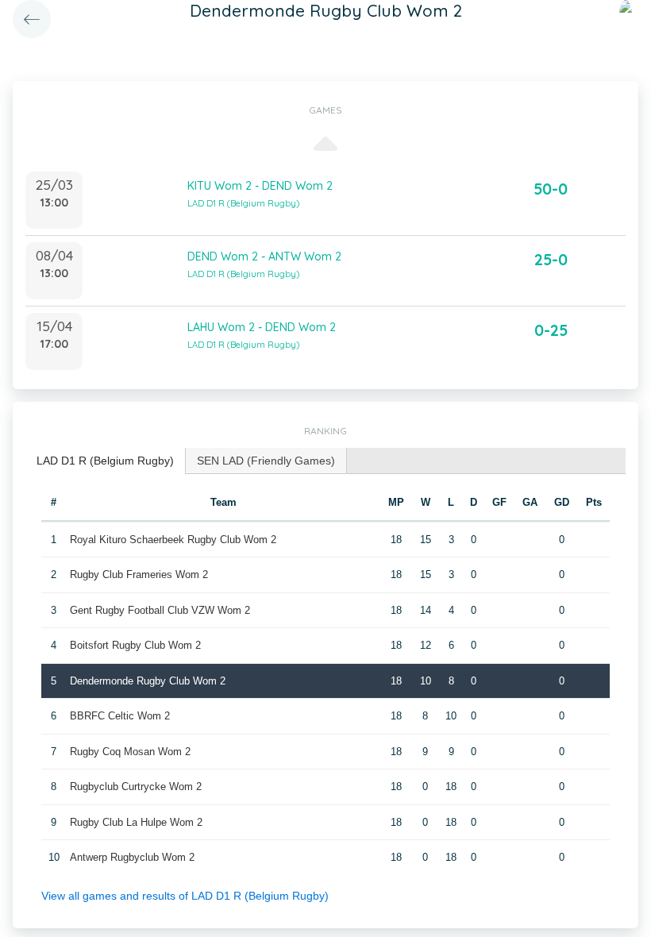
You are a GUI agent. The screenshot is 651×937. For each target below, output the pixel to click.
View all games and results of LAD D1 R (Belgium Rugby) (185, 895)
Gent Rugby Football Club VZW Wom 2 (160, 610)
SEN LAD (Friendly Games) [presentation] (266, 460)
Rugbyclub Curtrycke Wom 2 (136, 786)
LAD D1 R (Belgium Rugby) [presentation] (105, 460)
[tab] (105, 461)
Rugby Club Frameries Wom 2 (139, 574)
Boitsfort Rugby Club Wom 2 (135, 645)
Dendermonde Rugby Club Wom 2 (147, 681)
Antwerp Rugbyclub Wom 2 (132, 857)
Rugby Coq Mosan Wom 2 (130, 752)
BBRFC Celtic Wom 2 (120, 716)
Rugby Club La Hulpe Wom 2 (136, 822)
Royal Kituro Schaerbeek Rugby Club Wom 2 (173, 540)
